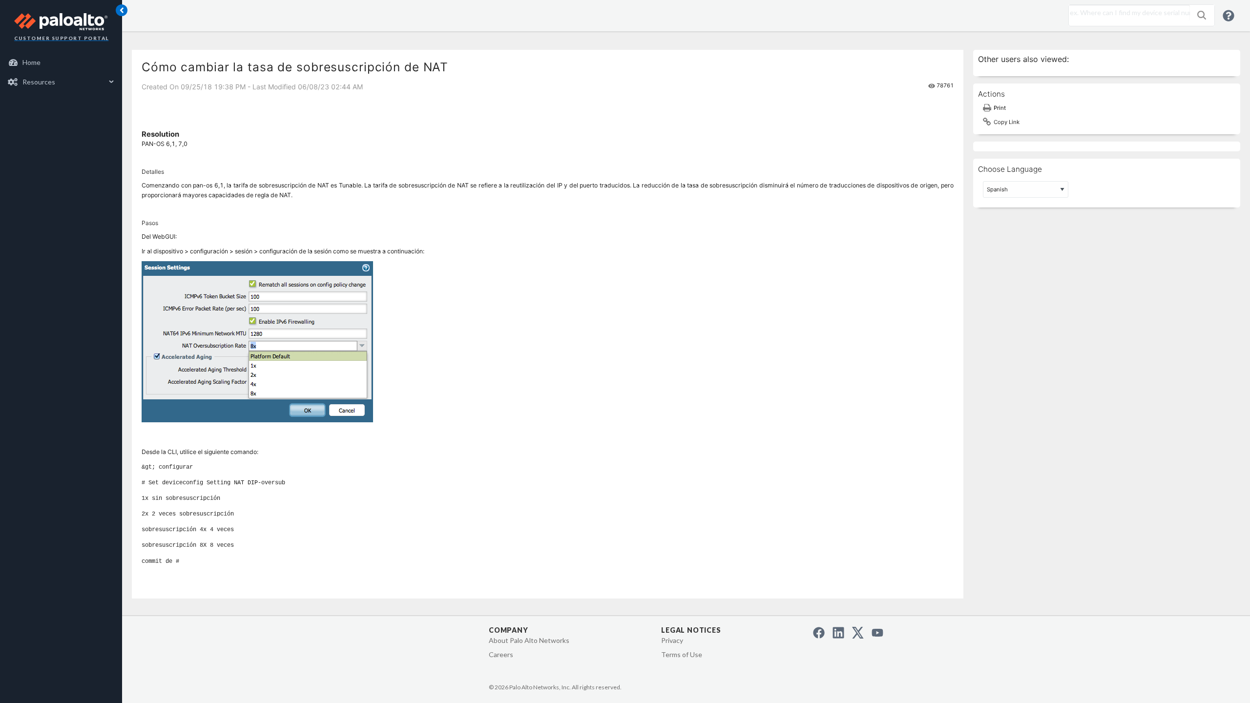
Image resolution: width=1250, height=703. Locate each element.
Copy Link (1007, 122)
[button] (1201, 15)
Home (31, 62)
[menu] (61, 72)
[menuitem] (61, 62)
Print (1000, 107)
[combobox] (1127, 13)
